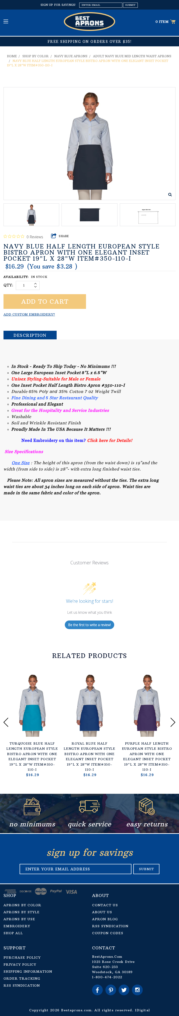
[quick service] (89, 814)
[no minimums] (32, 814)
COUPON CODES (107, 933)
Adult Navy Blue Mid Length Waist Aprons (132, 56)
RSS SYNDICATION (110, 926)
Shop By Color (35, 56)
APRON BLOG (105, 919)
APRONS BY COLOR (22, 905)
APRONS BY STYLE (21, 912)
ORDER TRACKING (21, 978)
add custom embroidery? (29, 314)
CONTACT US (105, 905)
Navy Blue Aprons (70, 56)
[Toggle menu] (6, 21)
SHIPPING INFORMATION (27, 971)
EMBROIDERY (16, 926)
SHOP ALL (13, 933)
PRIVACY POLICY (19, 964)
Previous (5, 722)
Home (12, 56)
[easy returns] (147, 814)
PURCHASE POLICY (22, 957)
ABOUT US (102, 912)
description (30, 335)
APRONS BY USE (19, 919)
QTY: (8, 285)
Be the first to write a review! (89, 625)
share (64, 236)
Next (173, 722)
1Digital (142, 1010)
